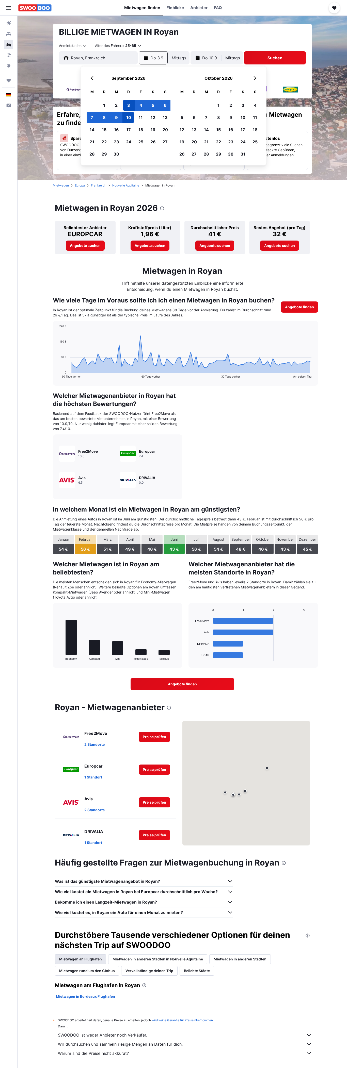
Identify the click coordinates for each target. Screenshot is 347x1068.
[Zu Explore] (8, 66)
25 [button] (140, 141)
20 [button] (165, 129)
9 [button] (116, 117)
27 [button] (165, 141)
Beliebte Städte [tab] (197, 971)
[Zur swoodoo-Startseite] (35, 7)
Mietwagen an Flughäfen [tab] (80, 959)
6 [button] (165, 105)
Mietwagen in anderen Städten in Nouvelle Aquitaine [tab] (158, 959)
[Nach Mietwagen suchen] (8, 45)
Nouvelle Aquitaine (125, 185)
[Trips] (8, 80)
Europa (80, 185)
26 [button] (153, 141)
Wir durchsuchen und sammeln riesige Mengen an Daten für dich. (120, 1044)
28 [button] (92, 154)
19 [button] (153, 129)
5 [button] (153, 105)
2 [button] (116, 105)
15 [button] (104, 129)
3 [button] (128, 105)
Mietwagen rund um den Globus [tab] (87, 971)
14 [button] (92, 129)
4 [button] (140, 105)
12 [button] (153, 117)
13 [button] (165, 117)
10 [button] (128, 117)
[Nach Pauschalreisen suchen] (8, 55)
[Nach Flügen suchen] (8, 23)
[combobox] (73, 45)
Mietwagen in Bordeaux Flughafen (85, 996)
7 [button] (92, 117)
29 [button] (104, 154)
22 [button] (104, 141)
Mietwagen (61, 185)
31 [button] (243, 154)
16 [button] (116, 129)
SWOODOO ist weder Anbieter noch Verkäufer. (102, 1035)
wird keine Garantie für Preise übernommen (182, 1020)
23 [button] (116, 141)
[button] (8, 7)
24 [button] (128, 141)
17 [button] (128, 129)
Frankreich (98, 185)
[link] (85, 246)
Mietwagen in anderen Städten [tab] (240, 959)
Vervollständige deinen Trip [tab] (149, 971)
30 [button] (116, 154)
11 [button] (141, 117)
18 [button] (140, 129)
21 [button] (92, 141)
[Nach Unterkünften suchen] (8, 34)
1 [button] (104, 105)
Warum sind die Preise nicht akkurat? (93, 1053)
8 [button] (104, 117)
